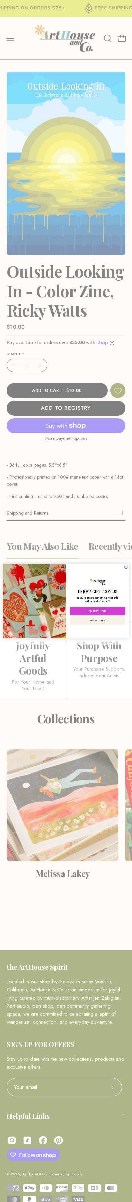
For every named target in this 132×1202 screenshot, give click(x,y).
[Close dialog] (126, 567)
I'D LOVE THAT (97, 611)
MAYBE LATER (97, 620)
